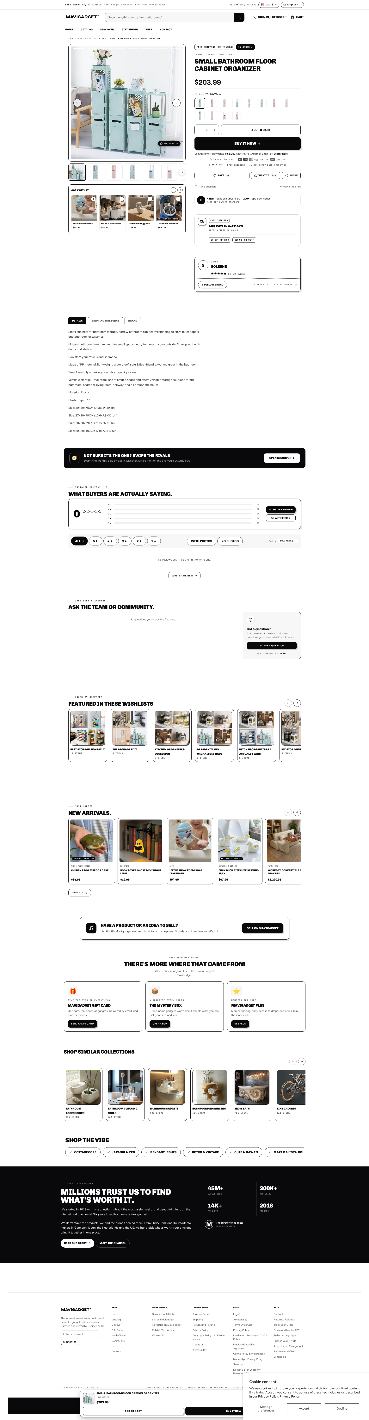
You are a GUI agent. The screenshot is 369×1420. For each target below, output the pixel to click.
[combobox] (142, 689)
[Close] (238, 636)
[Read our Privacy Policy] (235, 709)
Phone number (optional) (150, 680)
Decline (342, 1408)
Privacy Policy (290, 1396)
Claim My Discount (185, 729)
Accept (304, 1408)
